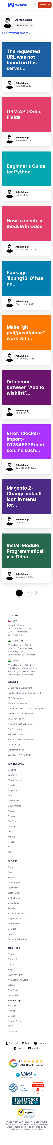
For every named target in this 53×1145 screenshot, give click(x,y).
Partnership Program (18, 939)
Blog (10, 969)
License (11, 1016)
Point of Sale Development (20, 724)
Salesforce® (13, 800)
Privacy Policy (14, 1021)
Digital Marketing (16, 749)
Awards (11, 908)
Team (10, 872)
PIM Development (16, 729)
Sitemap (12, 1010)
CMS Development (17, 698)
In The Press (14, 898)
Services (12, 954)
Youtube (36, 1048)
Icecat (11, 842)
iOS (9, 831)
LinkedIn (21, 1048)
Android (11, 836)
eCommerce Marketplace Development (26, 708)
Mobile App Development (20, 688)
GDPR (10, 1026)
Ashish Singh (22, 83)
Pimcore (11, 816)
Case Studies (14, 990)
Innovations (13, 903)
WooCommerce (15, 780)
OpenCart (12, 775)
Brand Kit (12, 1005)
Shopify (11, 785)
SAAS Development (17, 718)
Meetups (12, 929)
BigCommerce (14, 805)
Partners (12, 877)
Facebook (14, 1043)
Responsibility (14, 918)
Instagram (43, 1043)
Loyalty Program (16, 974)
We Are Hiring (14, 1000)
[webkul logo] (17, 5)
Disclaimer (13, 1031)
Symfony (12, 821)
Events (11, 934)
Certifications (14, 892)
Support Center (15, 959)
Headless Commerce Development (24, 693)
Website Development (18, 703)
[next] (35, 593)
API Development (16, 734)
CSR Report (13, 923)
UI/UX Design (14, 744)
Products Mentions (17, 913)
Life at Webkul (14, 995)
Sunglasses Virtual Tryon (19, 755)
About (10, 867)
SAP (10, 852)
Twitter (28, 1043)
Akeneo (11, 811)
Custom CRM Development (21, 713)
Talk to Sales (44, 5)
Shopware (12, 790)
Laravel (11, 826)
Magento (12, 770)
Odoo (10, 795)
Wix (9, 847)
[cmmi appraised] (26, 1075)
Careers (11, 985)
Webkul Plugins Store (18, 980)
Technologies (14, 882)
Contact (11, 964)
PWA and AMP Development (21, 739)
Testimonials (13, 887)
